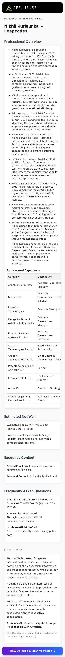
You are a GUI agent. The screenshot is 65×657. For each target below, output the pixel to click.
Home (7, 18)
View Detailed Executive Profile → (32, 650)
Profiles (16, 18)
